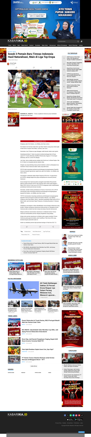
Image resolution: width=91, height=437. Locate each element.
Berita (14, 51)
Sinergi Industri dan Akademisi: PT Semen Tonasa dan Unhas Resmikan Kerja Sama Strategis (72, 376)
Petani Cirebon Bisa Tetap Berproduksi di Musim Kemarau (73, 86)
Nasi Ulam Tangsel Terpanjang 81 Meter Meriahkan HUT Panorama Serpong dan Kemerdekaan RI (74, 64)
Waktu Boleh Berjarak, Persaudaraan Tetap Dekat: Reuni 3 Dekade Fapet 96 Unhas (73, 92)
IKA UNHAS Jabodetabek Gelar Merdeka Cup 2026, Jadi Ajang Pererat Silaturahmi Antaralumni (39, 248)
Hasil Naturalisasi (37, 231)
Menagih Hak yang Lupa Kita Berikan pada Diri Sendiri (75, 243)
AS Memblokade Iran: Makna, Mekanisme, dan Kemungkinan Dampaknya (40, 310)
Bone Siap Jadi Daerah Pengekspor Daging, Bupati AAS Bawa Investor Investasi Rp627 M (39, 252)
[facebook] (65, 415)
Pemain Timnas (36, 234)
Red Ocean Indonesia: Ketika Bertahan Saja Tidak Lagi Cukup (75, 237)
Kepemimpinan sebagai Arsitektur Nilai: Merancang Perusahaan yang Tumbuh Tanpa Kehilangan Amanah (75, 250)
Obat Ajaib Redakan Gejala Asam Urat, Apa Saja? (38, 349)
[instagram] (76, 415)
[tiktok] (82, 415)
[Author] (8, 63)
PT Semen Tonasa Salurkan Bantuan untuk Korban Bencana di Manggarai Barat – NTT (38, 358)
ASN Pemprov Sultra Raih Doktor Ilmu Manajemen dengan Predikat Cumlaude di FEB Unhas (74, 59)
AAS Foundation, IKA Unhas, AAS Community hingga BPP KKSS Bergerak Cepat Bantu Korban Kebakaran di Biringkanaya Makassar (72, 305)
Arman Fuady (13, 63)
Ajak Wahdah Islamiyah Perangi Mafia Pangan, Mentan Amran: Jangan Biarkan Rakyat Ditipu (74, 81)
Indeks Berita (34, 366)
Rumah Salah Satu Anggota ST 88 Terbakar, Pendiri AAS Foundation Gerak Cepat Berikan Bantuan (74, 109)
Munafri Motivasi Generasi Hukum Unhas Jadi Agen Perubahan (72, 365)
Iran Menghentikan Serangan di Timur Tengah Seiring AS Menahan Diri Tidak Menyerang (12, 311)
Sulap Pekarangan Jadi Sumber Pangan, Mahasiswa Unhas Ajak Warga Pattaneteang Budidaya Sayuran (72, 371)
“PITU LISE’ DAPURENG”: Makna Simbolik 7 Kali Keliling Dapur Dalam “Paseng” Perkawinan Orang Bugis (74, 104)
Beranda (10, 51)
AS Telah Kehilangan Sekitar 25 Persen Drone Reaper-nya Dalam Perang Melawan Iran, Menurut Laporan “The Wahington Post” (49, 290)
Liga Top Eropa (46, 231)
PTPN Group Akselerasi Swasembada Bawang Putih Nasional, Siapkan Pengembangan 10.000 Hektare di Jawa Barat (74, 76)
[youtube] (79, 415)
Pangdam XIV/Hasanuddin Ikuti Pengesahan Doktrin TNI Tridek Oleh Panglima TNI (53, 311)
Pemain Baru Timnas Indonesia (26, 234)
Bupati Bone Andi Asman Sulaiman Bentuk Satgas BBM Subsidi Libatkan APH (74, 70)
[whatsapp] (71, 415)
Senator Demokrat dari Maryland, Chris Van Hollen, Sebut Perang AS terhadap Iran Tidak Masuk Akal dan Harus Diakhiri (27, 311)
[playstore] (79, 420)
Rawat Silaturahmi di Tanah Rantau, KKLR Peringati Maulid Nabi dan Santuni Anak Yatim (41, 244)
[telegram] (73, 415)
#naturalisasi (27, 231)
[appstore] (70, 420)
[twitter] (68, 415)
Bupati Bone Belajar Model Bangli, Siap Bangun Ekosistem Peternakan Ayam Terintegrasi (74, 98)
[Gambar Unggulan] (34, 89)
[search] (78, 41)
